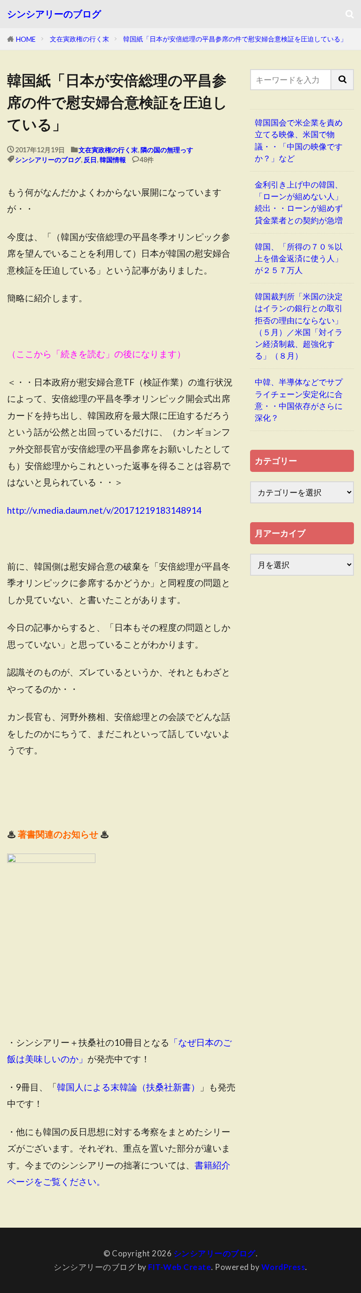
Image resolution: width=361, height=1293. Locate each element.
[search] (342, 79)
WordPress (283, 1267)
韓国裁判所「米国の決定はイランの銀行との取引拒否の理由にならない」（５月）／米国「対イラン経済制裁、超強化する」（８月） (299, 325)
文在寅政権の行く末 (79, 39)
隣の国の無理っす (167, 150)
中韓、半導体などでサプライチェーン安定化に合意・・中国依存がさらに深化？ (299, 400)
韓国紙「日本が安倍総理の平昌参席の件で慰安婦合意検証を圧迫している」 (235, 39)
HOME (26, 39)
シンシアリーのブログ (54, 14)
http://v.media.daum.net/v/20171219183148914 (104, 510)
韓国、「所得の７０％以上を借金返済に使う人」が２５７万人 (299, 258)
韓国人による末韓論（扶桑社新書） (128, 1086)
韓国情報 (113, 160)
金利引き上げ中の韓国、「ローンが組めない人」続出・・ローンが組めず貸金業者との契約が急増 (299, 202)
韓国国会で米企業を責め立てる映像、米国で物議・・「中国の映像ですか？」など (299, 140)
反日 (90, 160)
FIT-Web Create (179, 1267)
